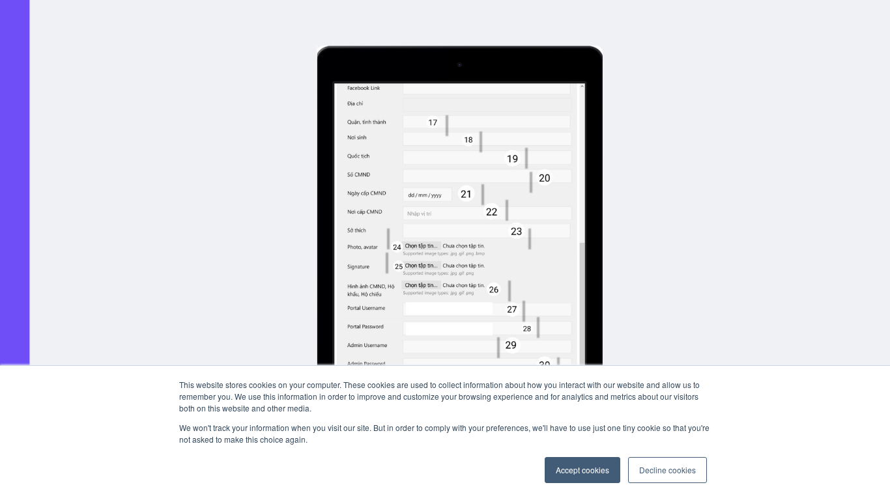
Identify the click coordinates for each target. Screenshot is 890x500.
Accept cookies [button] (582, 469)
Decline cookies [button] (667, 469)
